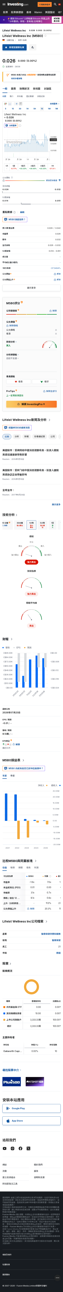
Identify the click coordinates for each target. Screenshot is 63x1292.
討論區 (47, 88)
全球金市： (8, 490)
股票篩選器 (17, 12)
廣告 (36, 1171)
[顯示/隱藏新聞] (20, 103)
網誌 (4, 1164)
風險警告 (6, 1274)
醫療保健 (56, 940)
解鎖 (32, 908)
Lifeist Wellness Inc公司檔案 (22, 921)
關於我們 (38, 1164)
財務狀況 (24, 88)
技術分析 (8, 515)
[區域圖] (9, 103)
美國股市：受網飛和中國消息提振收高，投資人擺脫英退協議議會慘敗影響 (30, 452)
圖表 (13, 88)
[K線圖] (5, 103)
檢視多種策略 (16, 78)
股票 (5, 12)
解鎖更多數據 (51, 180)
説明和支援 (39, 1177)
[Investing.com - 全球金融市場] (18, 4)
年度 (4, 775)
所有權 (20, 96)
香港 (28, 12)
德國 (58, 953)
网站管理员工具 (9, 1183)
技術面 (36, 88)
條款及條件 (7, 1254)
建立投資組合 (8, 1177)
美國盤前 (50, 12)
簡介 (11, 96)
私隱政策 (6, 1264)
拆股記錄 (41, 96)
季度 (12, 775)
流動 (4, 1171)
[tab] (19, 525)
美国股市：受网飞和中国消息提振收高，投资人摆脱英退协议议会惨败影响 (30, 472)
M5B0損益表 (11, 760)
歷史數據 (30, 96)
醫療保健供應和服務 (51, 934)
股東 (5, 963)
